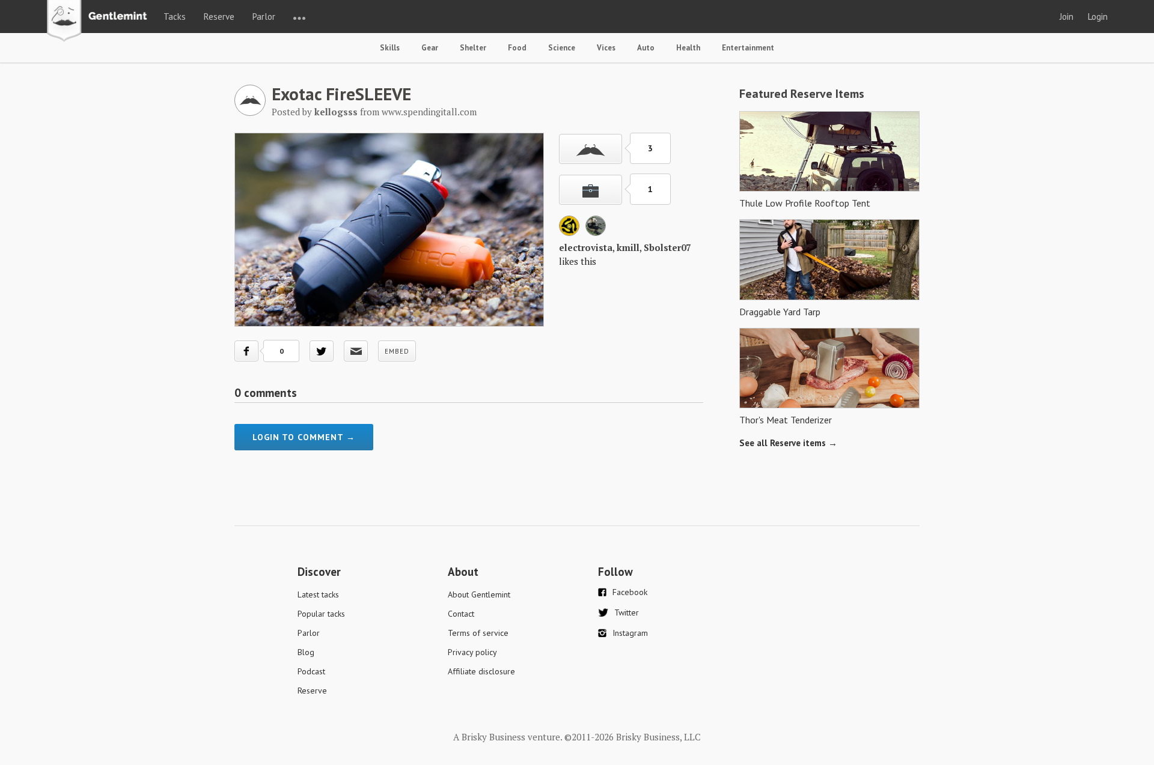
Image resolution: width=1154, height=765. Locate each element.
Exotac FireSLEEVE (341, 93)
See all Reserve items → (788, 443)
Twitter (626, 612)
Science (561, 48)
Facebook (629, 592)
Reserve (219, 16)
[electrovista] (569, 232)
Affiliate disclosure (481, 671)
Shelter (473, 48)
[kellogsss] (250, 112)
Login (1098, 16)
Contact (461, 613)
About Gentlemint (479, 594)
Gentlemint (100, 21)
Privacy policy (472, 652)
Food (517, 48)
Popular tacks (321, 613)
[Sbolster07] (595, 232)
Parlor (263, 16)
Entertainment (748, 48)
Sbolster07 (667, 247)
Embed (397, 351)
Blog (306, 652)
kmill (628, 247)
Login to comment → (303, 437)
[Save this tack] (590, 190)
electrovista (585, 247)
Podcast (311, 671)
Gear (429, 48)
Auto (646, 48)
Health (688, 48)
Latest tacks (318, 594)
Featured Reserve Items (801, 93)
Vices (606, 48)
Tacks (174, 16)
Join (1066, 16)
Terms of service (478, 632)
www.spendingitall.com (429, 112)
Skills (390, 48)
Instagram (630, 633)
